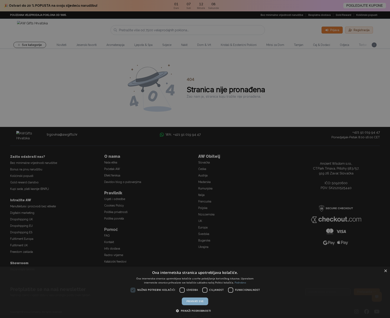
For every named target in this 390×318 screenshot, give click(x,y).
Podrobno (240, 282)
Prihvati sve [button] (195, 301)
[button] (195, 310)
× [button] (385, 271)
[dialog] (195, 292)
